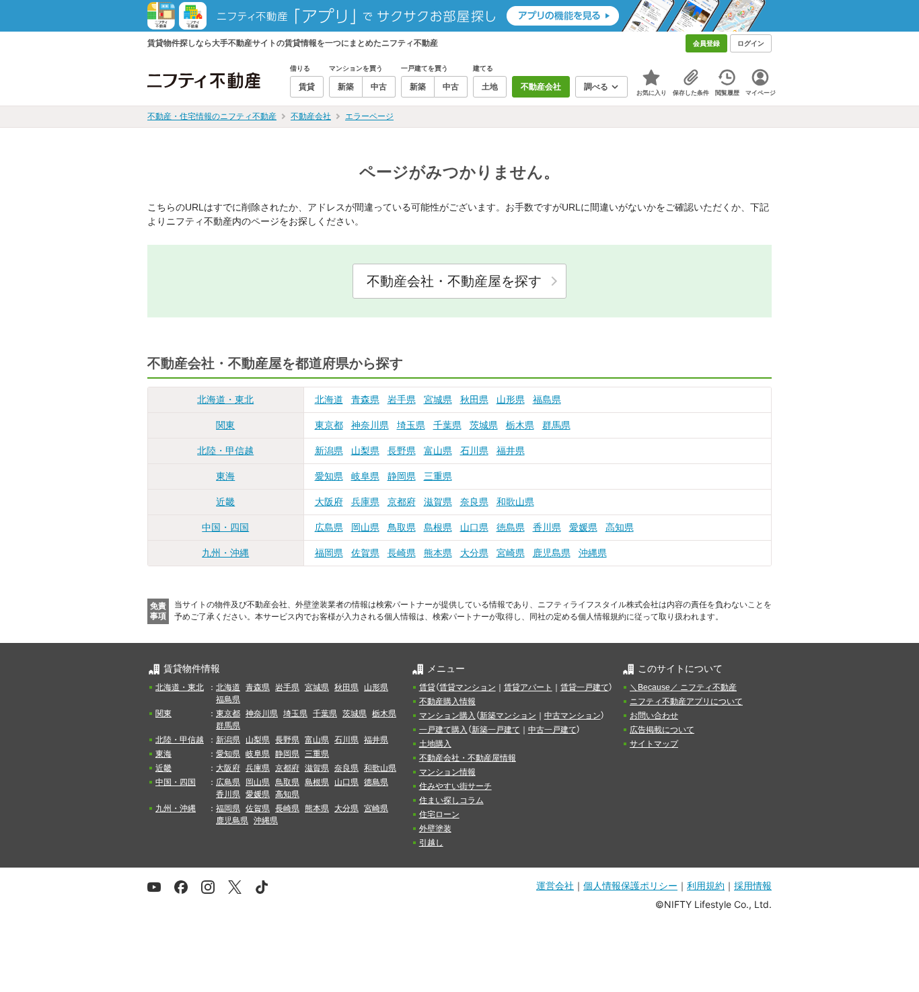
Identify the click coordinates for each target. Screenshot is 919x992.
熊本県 (438, 552)
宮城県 (438, 399)
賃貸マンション (467, 687)
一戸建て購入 (443, 729)
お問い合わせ (654, 715)
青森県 (365, 399)
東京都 (329, 425)
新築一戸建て (496, 729)
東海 (225, 476)
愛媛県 (583, 527)
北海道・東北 (225, 399)
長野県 (402, 450)
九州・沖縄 (225, 552)
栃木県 (520, 425)
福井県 (511, 450)
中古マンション (572, 715)
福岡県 (329, 552)
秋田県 (474, 399)
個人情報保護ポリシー (630, 885)
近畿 (225, 501)
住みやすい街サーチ (455, 786)
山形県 (511, 399)
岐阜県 (365, 476)
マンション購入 (447, 715)
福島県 (547, 399)
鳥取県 (402, 527)
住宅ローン (439, 814)
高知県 (619, 527)
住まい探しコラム (451, 800)
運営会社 (555, 885)
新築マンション (508, 715)
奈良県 (474, 501)
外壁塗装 (435, 828)
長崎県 (402, 552)
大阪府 (329, 501)
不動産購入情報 (447, 701)
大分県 (474, 552)
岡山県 (365, 527)
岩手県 (402, 399)
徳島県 (511, 527)
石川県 (474, 450)
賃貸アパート (528, 687)
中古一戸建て (552, 729)
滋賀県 (438, 501)
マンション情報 (447, 772)
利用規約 (706, 885)
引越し (431, 842)
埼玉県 (411, 425)
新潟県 (329, 450)
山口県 (474, 527)
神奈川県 (370, 425)
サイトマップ (654, 744)
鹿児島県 (552, 552)
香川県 (547, 527)
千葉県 (447, 425)
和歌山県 (515, 501)
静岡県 (402, 476)
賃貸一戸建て (584, 687)
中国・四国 (225, 527)
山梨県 (365, 450)
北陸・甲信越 (225, 450)
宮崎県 (511, 552)
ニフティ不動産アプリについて (686, 701)
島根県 (438, 527)
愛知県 (329, 476)
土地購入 (435, 744)
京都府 (402, 501)
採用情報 (753, 885)
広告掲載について (662, 729)
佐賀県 (365, 552)
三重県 (438, 476)
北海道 (329, 399)
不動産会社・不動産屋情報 (467, 758)
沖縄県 (593, 552)
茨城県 (484, 425)
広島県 (329, 527)
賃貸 (427, 687)
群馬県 (556, 425)
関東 (225, 425)
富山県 (438, 450)
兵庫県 (365, 501)
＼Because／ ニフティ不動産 (683, 687)
